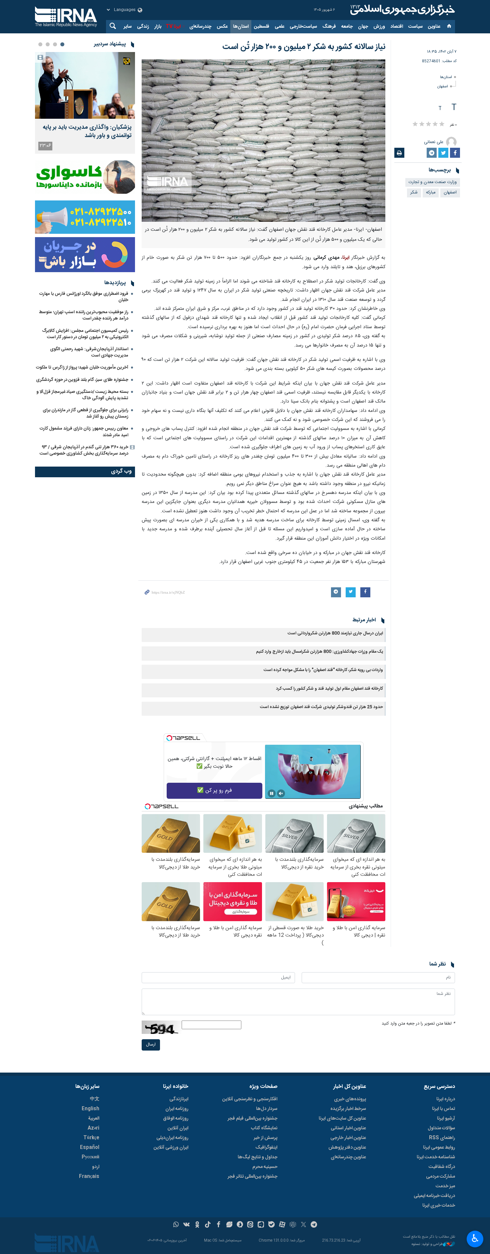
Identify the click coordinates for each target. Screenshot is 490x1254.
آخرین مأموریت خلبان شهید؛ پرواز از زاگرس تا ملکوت (82, 367)
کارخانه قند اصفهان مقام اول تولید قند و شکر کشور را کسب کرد (329, 688)
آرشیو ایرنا (446, 1119)
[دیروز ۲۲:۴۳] (85, 85)
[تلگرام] (314, 1225)
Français (89, 1177)
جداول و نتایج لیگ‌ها (257, 1157)
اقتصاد (396, 27)
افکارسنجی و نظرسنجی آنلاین (249, 1099)
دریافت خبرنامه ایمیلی (434, 1196)
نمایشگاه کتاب (264, 1128)
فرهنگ (329, 27)
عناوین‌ (434, 27)
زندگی (143, 27)
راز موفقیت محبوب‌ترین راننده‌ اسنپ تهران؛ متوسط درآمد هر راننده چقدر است (83, 315)
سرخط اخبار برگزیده (348, 1109)
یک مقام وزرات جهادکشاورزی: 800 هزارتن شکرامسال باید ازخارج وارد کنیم (319, 651)
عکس (222, 27)
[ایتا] (250, 1225)
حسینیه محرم (264, 1167)
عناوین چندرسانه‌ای (348, 1157)
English (90, 1109)
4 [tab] (40, 44)
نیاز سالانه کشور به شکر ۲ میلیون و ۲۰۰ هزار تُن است (303, 47)
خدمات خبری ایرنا (438, 1206)
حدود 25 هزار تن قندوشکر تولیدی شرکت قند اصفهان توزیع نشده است (321, 707)
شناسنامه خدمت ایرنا (436, 1157)
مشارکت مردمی (440, 1177)
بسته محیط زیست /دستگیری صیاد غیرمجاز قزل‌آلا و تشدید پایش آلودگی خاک (82, 395)
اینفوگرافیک (266, 1148)
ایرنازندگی (178, 1099)
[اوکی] (197, 1225)
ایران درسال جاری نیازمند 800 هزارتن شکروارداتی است (335, 633)
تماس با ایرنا (443, 1109)
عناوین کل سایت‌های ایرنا (342, 1119)
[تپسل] (169, 738)
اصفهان (442, 86)
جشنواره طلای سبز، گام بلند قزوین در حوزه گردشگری (82, 380)
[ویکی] (186, 1225)
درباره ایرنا (445, 1099)
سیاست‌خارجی (303, 27)
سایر (128, 27)
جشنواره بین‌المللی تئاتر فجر (252, 1177)
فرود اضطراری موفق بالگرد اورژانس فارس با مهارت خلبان (83, 297)
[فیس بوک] (218, 1225)
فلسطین (261, 27)
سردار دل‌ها (266, 1109)
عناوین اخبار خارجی (348, 1138)
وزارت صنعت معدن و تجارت (433, 182)
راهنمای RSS (442, 1138)
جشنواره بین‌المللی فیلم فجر (252, 1119)
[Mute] (281, 793)
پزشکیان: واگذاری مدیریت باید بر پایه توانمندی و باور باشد (87, 132)
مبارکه (430, 192)
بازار (157, 27)
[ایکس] (303, 1225)
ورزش (379, 27)
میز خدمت (445, 1186)
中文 (94, 1099)
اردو (95, 1167)
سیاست (415, 27)
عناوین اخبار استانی (348, 1128)
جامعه (347, 27)
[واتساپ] (176, 1225)
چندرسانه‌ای (200, 27)
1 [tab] (62, 44)
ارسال (151, 1044)
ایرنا (401, 10)
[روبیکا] (292, 1225)
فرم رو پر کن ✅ (214, 790)
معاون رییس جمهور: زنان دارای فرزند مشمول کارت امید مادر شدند (84, 432)
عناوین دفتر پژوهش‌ (347, 1148)
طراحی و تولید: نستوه (427, 1244)
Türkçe (91, 1138)
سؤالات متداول (441, 1128)
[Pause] (272, 793)
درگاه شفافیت (442, 1167)
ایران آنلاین (178, 1128)
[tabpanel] (85, 103)
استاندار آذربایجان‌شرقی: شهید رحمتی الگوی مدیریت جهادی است (89, 352)
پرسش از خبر (265, 1138)
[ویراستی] (229, 1225)
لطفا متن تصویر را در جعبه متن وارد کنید (418, 1024)
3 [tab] (48, 44)
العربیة (93, 1119)
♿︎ (475, 1238)
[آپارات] (282, 1225)
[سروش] (239, 1225)
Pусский (90, 1157)
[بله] (271, 1225)
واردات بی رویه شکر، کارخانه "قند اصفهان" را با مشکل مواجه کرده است (323, 670)
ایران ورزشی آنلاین (171, 1148)
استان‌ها (241, 27)
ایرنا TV (173, 27)
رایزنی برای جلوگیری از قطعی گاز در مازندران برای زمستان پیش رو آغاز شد (85, 413)
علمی (279, 27)
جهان (363, 27)
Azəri (93, 1128)
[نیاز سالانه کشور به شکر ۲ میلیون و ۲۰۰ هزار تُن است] (263, 140)
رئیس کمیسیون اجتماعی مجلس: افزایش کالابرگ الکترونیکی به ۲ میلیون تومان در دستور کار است (85, 334)
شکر (414, 192)
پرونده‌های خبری (350, 1099)
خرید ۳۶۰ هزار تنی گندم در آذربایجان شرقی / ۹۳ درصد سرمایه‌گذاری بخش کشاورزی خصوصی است (84, 450)
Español (89, 1148)
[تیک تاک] (207, 1225)
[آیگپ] (260, 1225)
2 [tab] (55, 44)
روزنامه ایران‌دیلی (172, 1138)
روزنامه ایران (176, 1109)
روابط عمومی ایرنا (439, 1148)
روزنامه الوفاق (175, 1119)
